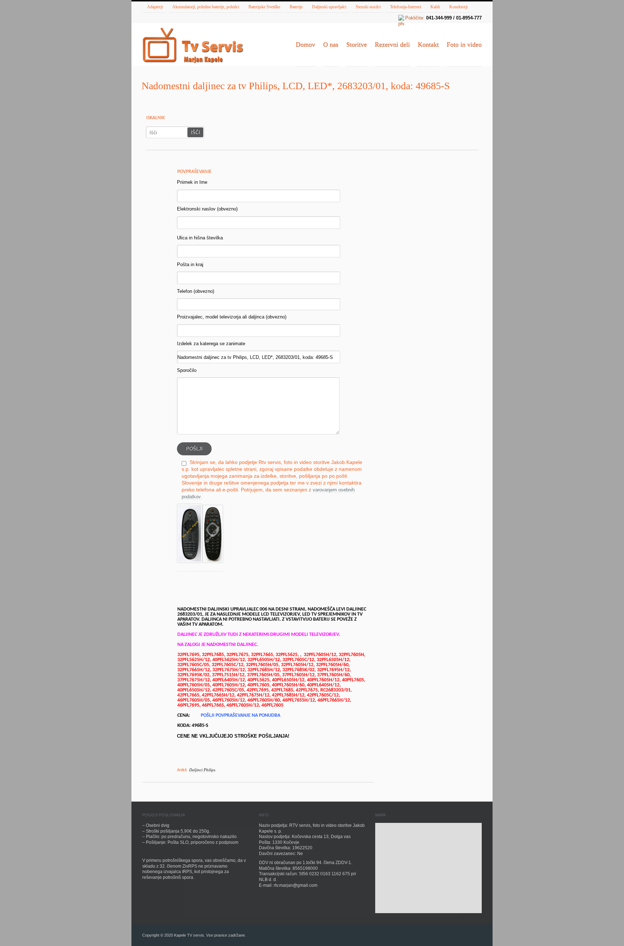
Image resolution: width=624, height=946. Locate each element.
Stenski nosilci (368, 6)
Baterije (296, 6)
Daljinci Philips (202, 770)
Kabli (435, 6)
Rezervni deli (392, 44)
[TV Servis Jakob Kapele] (192, 46)
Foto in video (464, 44)
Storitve (356, 44)
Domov (305, 44)
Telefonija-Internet (405, 6)
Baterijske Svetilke (264, 6)
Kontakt (428, 44)
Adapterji (155, 6)
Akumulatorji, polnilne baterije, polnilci (205, 6)
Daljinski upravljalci (329, 6)
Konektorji (458, 6)
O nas (330, 44)
